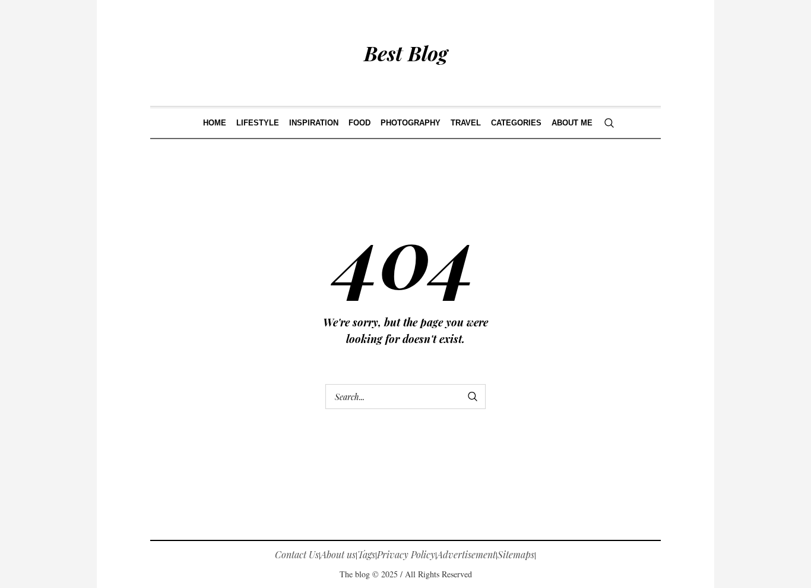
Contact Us (297, 554)
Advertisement (466, 554)
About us (338, 554)
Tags (366, 554)
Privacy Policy (406, 554)
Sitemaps (516, 554)
